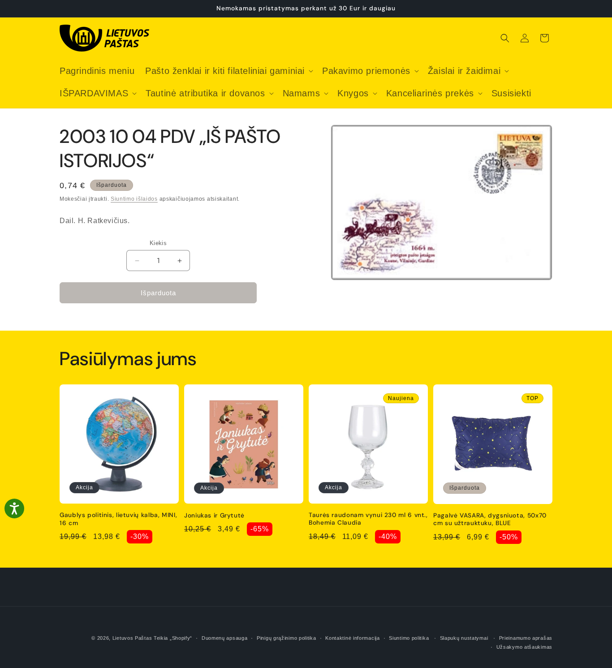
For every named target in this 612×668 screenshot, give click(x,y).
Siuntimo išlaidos (134, 199)
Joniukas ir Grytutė (214, 515)
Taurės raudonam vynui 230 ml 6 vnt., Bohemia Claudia (368, 519)
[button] (228, 71)
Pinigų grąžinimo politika (286, 638)
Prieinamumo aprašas (525, 638)
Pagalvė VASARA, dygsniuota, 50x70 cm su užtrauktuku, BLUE (490, 519)
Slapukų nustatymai (464, 638)
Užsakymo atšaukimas (524, 647)
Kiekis (158, 243)
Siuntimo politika (409, 638)
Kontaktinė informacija (352, 638)
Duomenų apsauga (225, 638)
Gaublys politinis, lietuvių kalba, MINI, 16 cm (118, 519)
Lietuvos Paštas (132, 638)
